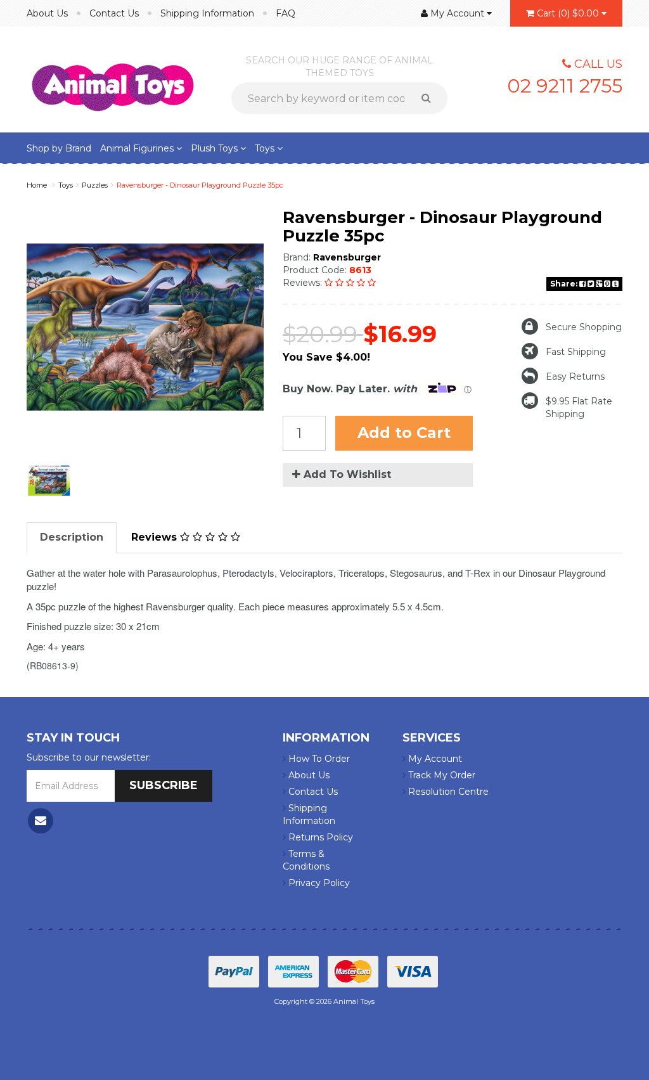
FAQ (285, 13)
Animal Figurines (138, 148)
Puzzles (95, 185)
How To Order (318, 758)
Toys (266, 148)
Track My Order (440, 775)
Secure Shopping (584, 327)
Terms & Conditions (306, 860)
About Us (47, 13)
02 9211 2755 (564, 86)
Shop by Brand (59, 148)
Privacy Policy (318, 883)
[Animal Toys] (113, 78)
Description (71, 537)
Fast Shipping (576, 351)
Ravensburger (347, 257)
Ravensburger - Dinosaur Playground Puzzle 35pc (200, 185)
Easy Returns (575, 376)
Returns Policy (319, 837)
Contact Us (114, 13)
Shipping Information (207, 13)
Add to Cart (404, 432)
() (568, 13)
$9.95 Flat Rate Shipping (579, 407)
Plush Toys (215, 148)
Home (37, 185)
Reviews (155, 537)
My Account (434, 758)
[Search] (430, 98)
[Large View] (49, 480)
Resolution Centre (447, 791)
